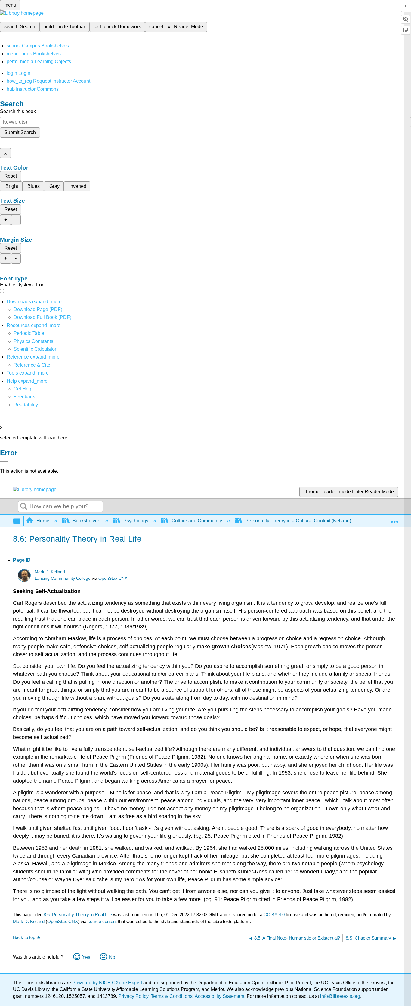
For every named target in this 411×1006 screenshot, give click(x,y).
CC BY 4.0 (274, 914)
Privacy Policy (133, 996)
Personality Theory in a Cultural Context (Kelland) (298, 520)
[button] (24, 396)
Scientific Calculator (35, 349)
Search (24, 507)
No (112, 957)
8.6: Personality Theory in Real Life (78, 914)
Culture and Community (196, 520)
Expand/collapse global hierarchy (20, 521)
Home (43, 520)
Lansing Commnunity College (63, 578)
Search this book (18, 111)
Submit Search (20, 132)
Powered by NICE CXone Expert (107, 982)
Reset (10, 176)
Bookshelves (86, 520)
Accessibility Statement (219, 996)
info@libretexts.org (339, 996)
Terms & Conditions (172, 996)
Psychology (136, 520)
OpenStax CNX (112, 578)
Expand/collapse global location (394, 519)
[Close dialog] (4, 461)
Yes (86, 957)
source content (102, 921)
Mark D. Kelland (50, 572)
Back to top (24, 937)
